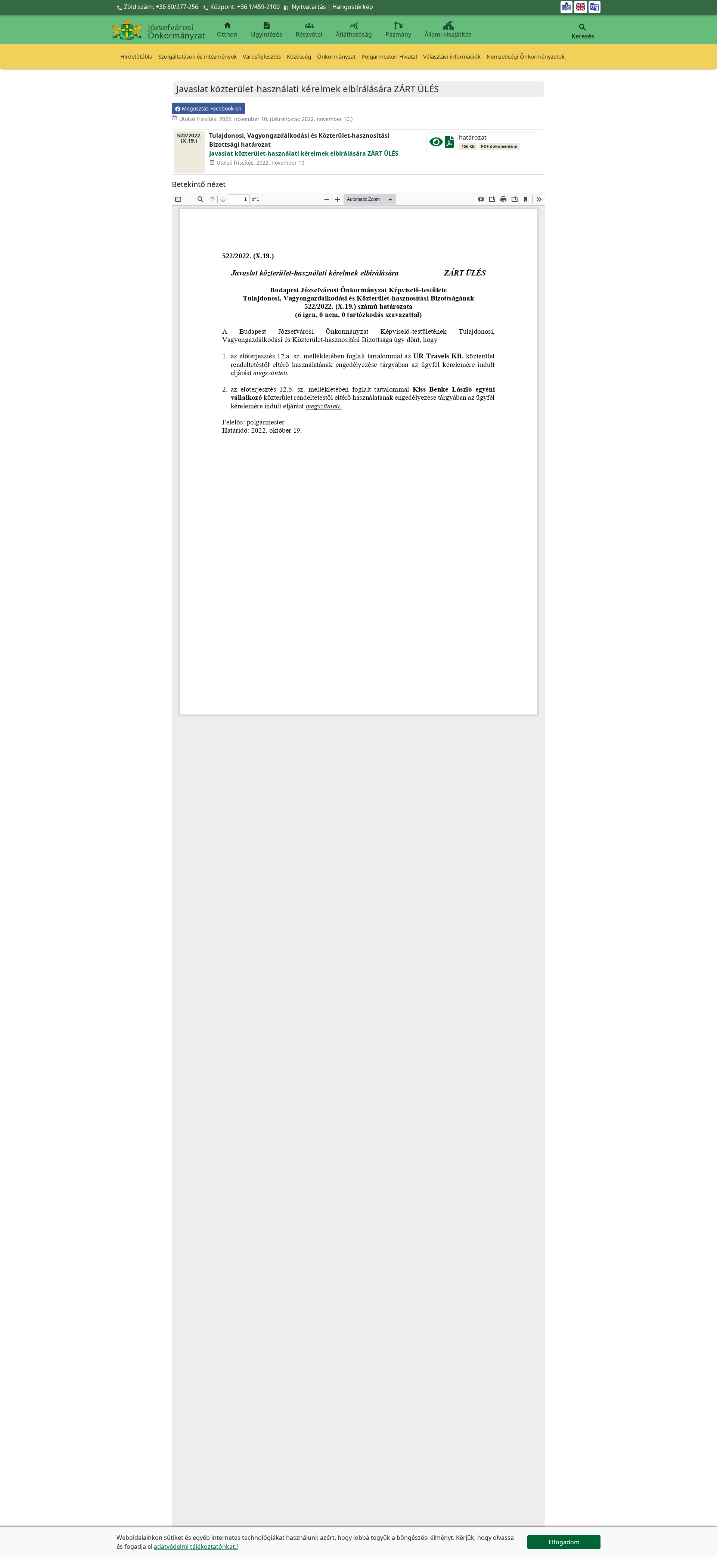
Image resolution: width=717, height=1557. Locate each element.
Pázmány (398, 34)
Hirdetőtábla (136, 56)
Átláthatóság (354, 29)
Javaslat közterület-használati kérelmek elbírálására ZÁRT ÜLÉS (303, 153)
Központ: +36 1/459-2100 (245, 7)
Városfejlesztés (262, 56)
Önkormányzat (336, 56)
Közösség (299, 56)
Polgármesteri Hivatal (389, 56)
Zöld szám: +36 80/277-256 (158, 7)
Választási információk (452, 56)
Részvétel (309, 29)
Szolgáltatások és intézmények (197, 56)
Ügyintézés (266, 29)
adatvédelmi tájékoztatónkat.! (196, 1546)
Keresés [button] (582, 31)
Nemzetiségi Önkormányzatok (526, 56)
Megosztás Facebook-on (211, 108)
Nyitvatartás (309, 7)
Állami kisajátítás (448, 34)
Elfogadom (564, 1542)
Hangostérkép (352, 7)
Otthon (227, 29)
